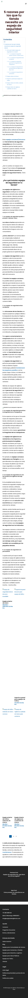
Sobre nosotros (7, 941)
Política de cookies (8, 978)
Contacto (5, 927)
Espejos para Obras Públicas (11, 956)
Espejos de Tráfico (8, 958)
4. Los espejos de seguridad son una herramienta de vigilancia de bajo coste (16, 68)
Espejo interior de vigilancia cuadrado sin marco (13, 87)
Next (18, 836)
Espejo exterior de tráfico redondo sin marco (15, 83)
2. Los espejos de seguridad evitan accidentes (16, 58)
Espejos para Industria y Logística (12, 953)
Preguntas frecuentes (9, 930)
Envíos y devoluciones (9, 933)
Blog (4, 944)
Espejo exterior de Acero (13, 76)
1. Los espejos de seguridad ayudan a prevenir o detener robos (16, 54)
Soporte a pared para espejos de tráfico (14, 79)
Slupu (14, 989)
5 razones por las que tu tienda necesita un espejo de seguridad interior (12, 46)
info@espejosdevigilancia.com (11, 918)
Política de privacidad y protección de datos (14, 974)
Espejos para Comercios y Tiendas (12, 950)
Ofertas (5, 961)
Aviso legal (6, 970)
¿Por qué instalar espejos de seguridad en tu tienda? (13, 51)
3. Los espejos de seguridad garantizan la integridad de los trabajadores (15, 63)
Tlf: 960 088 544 (7, 913)
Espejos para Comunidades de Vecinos (14, 947)
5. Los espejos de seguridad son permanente (16, 73)
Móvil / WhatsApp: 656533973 (11, 915)
